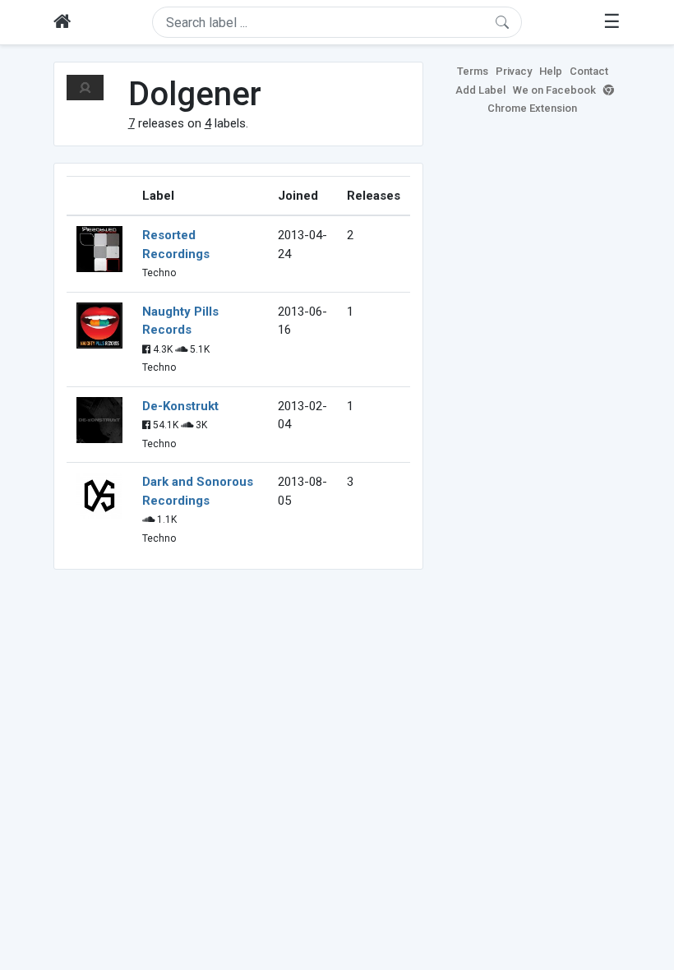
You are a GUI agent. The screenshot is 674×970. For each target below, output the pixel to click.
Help (550, 71)
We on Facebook (554, 90)
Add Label (480, 90)
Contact (589, 71)
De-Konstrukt (180, 406)
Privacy (514, 71)
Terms (472, 71)
